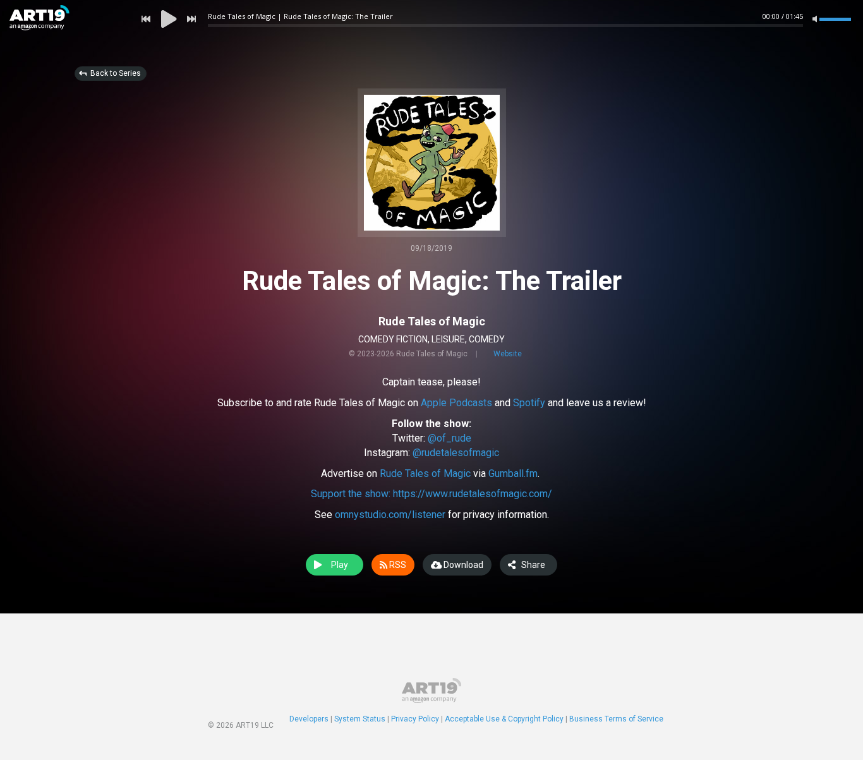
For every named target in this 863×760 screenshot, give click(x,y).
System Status (359, 719)
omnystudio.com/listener (390, 515)
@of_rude (449, 438)
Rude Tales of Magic (431, 321)
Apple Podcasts (456, 403)
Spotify (529, 403)
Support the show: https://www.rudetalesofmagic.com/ (431, 494)
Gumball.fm (513, 473)
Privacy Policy (415, 719)
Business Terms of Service (616, 719)
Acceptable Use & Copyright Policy (504, 719)
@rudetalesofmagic (456, 453)
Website (507, 353)
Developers (309, 719)
